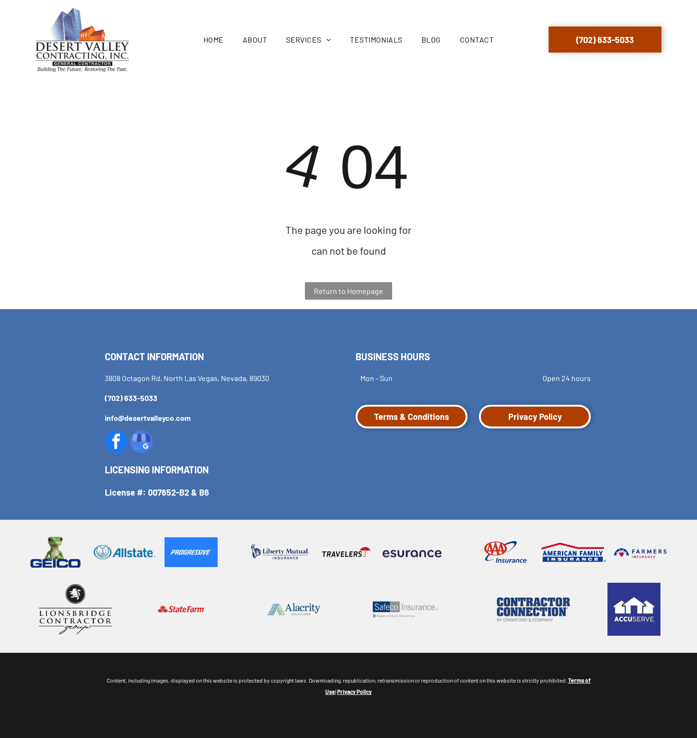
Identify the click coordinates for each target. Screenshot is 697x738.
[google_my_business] (141, 442)
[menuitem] (213, 40)
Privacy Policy (354, 691)
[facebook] (116, 442)
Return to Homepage (348, 290)
